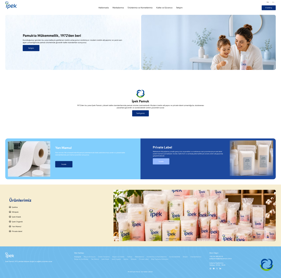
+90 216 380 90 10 (216, 256)
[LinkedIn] (220, 269)
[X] (217, 269)
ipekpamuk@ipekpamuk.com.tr (220, 259)
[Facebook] (214, 269)
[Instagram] (210, 269)
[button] (104, 7)
